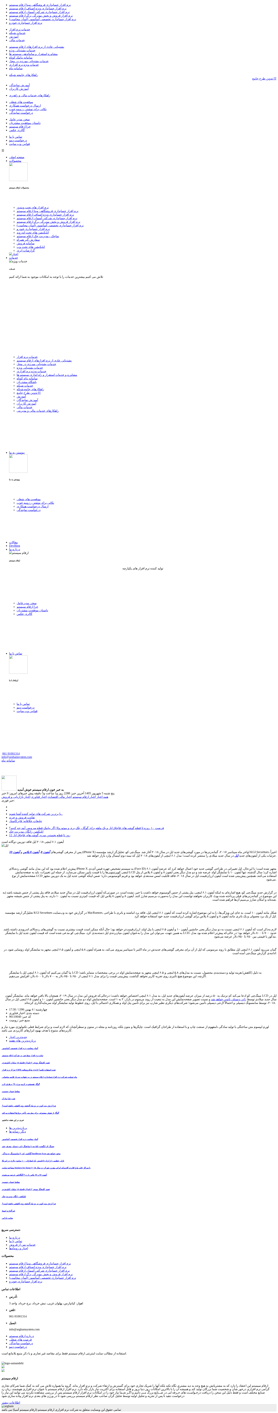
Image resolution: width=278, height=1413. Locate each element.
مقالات (13, 542)
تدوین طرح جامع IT (29, 392)
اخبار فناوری (39, 796)
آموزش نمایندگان (27, 400)
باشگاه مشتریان (27, 382)
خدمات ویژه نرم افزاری (24, 64)
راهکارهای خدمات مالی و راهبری (29, 95)
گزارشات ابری (26, 250)
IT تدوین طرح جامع (264, 78)
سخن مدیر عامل (19, 119)
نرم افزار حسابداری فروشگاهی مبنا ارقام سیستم (40, 4)
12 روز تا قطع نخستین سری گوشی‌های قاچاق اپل (39, 835)
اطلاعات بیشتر (11, 1402)
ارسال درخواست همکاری (25, 105)
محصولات (15, 160)
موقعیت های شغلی (21, 102)
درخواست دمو (18, 140)
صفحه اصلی (16, 157)
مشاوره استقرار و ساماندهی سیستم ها (33, 54)
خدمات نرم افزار (19, 29)
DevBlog (14, 545)
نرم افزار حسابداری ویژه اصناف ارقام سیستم (37, 8)
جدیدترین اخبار (18, 1037)
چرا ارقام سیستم (20, 126)
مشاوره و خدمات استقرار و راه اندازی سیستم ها (47, 374)
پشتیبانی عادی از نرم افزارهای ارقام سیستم (36, 46)
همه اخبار (102, 796)
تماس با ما (15, 136)
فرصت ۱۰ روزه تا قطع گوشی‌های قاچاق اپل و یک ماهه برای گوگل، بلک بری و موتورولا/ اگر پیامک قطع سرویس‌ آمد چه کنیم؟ (86, 828)
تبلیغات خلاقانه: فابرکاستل (25, 821)
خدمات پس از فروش (22, 1244)
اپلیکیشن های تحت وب (31, 247)
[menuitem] (142, 5)
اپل (236, 855)
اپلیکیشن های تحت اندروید (33, 232)
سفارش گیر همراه (28, 239)
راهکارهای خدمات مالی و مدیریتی (38, 410)
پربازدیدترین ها (18, 1128)
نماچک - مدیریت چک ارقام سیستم (38, 236)
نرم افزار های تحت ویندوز (33, 207)
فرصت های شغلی (20, 1339)
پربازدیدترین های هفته (22, 1040)
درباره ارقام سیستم (21, 1336)
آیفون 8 (45, 852)
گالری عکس (17, 130)
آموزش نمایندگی (19, 85)
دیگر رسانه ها (17, 1131)
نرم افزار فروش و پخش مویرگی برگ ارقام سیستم (41, 15)
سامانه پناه (16, 68)
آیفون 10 (14, 852)
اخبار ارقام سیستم (84, 796)
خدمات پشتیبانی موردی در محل (29, 61)
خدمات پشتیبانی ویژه (22, 50)
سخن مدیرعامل (26, 603)
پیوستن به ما (17, 452)
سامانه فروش (25, 243)
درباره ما (14, 549)
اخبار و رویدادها (18, 1248)
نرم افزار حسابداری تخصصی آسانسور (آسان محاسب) (42, 19)
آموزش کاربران (19, 88)
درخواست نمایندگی (21, 112)
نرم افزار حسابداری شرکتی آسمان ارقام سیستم (39, 12)
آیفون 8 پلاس (31, 852)
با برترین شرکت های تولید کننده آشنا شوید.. (36, 813)
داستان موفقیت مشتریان (24, 123)
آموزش (13, 36)
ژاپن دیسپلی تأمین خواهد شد (228, 999)
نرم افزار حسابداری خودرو (25, 22)
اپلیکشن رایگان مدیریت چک (26, 831)
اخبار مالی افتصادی (59, 796)
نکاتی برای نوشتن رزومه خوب (28, 109)
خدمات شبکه (17, 33)
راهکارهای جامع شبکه (30, 389)
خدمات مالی (17, 40)
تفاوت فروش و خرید (22, 817)
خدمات (13, 257)
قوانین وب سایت (19, 144)
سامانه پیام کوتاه (27, 378)
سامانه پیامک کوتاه (20, 57)
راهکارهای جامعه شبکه (23, 75)
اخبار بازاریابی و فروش (16, 796)
